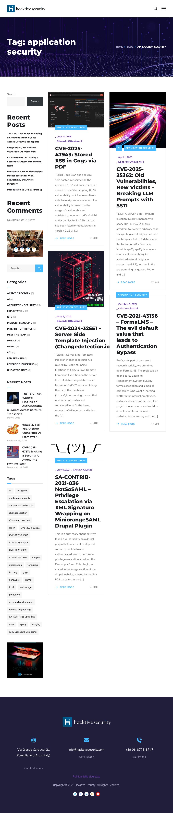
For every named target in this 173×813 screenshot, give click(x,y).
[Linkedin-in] (86, 794)
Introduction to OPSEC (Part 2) (24, 189)
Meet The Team (16, 334)
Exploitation (15, 311)
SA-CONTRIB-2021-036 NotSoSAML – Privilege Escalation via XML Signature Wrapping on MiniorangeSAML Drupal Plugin (78, 501)
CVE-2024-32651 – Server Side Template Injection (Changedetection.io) (83, 337)
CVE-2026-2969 (18, 550)
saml (11, 624)
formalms (33, 565)
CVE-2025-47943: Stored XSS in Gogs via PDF (75, 158)
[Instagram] (92, 794)
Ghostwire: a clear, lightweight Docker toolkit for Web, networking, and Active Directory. (25, 177)
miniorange (26, 587)
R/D (9, 352)
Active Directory (18, 293)
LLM (11, 587)
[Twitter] (75, 794)
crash (12, 527)
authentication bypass (21, 505)
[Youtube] (98, 794)
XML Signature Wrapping (22, 631)
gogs (25, 572)
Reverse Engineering (20, 364)
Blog (130, 47)
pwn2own (14, 594)
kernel (28, 579)
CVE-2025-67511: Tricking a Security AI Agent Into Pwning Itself (24, 161)
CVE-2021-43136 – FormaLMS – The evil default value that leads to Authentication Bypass (137, 334)
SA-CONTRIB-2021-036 (22, 617)
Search (11, 94)
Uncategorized (17, 370)
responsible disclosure (21, 602)
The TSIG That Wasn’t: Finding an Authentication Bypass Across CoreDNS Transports (24, 137)
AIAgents (22, 490)
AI (119, 148)
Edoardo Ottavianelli (69, 141)
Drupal (36, 557)
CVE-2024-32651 (30, 527)
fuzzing (13, 572)
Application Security (71, 127)
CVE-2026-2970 (18, 557)
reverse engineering (20, 609)
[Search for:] (25, 268)
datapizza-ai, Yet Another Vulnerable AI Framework (21, 149)
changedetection (18, 513)
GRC (9, 317)
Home (119, 47)
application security (19, 498)
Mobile (11, 340)
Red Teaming (15, 358)
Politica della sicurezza (86, 776)
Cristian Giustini (128, 308)
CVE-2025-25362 (18, 535)
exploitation (15, 565)
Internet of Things (20, 328)
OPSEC (11, 346)
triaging (36, 624)
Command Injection (19, 520)
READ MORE (66, 238)
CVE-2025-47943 (18, 542)
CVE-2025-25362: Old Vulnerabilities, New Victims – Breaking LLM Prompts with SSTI (136, 187)
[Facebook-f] (81, 794)
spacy (23, 624)
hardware (14, 579)
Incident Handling (19, 323)
